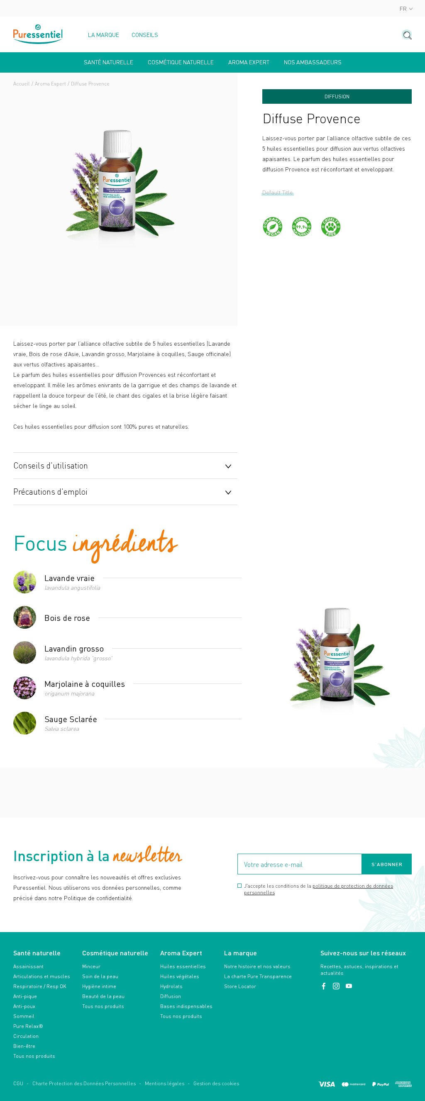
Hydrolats (171, 986)
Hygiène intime (99, 986)
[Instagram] (337, 986)
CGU (18, 1083)
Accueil (21, 84)
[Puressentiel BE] (38, 34)
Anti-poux (24, 1006)
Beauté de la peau (103, 996)
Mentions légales (164, 1083)
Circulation (26, 1036)
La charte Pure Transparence (258, 976)
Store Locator (240, 986)
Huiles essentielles (183, 966)
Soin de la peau (100, 976)
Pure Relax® (28, 1026)
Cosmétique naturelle (181, 62)
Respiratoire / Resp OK (39, 986)
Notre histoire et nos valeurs (257, 966)
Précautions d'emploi (50, 491)
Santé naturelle (108, 62)
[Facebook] (324, 986)
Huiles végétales (179, 976)
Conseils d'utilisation (50, 465)
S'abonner (387, 864)
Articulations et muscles (41, 976)
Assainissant (28, 966)
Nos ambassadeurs (313, 62)
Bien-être (24, 1046)
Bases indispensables (186, 1006)
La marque (103, 35)
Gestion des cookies (216, 1083)
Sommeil (23, 1016)
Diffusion (170, 996)
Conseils (145, 35)
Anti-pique (25, 996)
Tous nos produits (34, 1056)
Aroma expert (248, 62)
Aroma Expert (50, 84)
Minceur (91, 966)
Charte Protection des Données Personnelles (84, 1083)
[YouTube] (348, 986)
